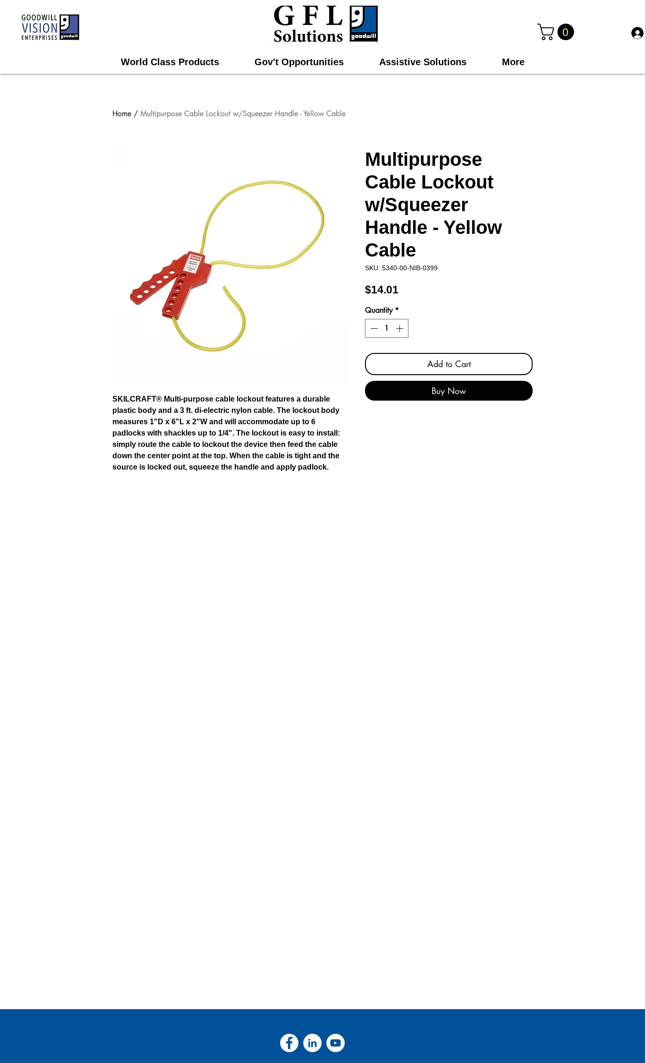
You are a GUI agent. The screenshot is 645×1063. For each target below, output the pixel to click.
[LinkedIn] (312, 1043)
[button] (557, 32)
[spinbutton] (387, 328)
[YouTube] (335, 1043)
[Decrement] (373, 328)
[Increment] (400, 328)
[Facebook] (289, 1043)
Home (121, 114)
